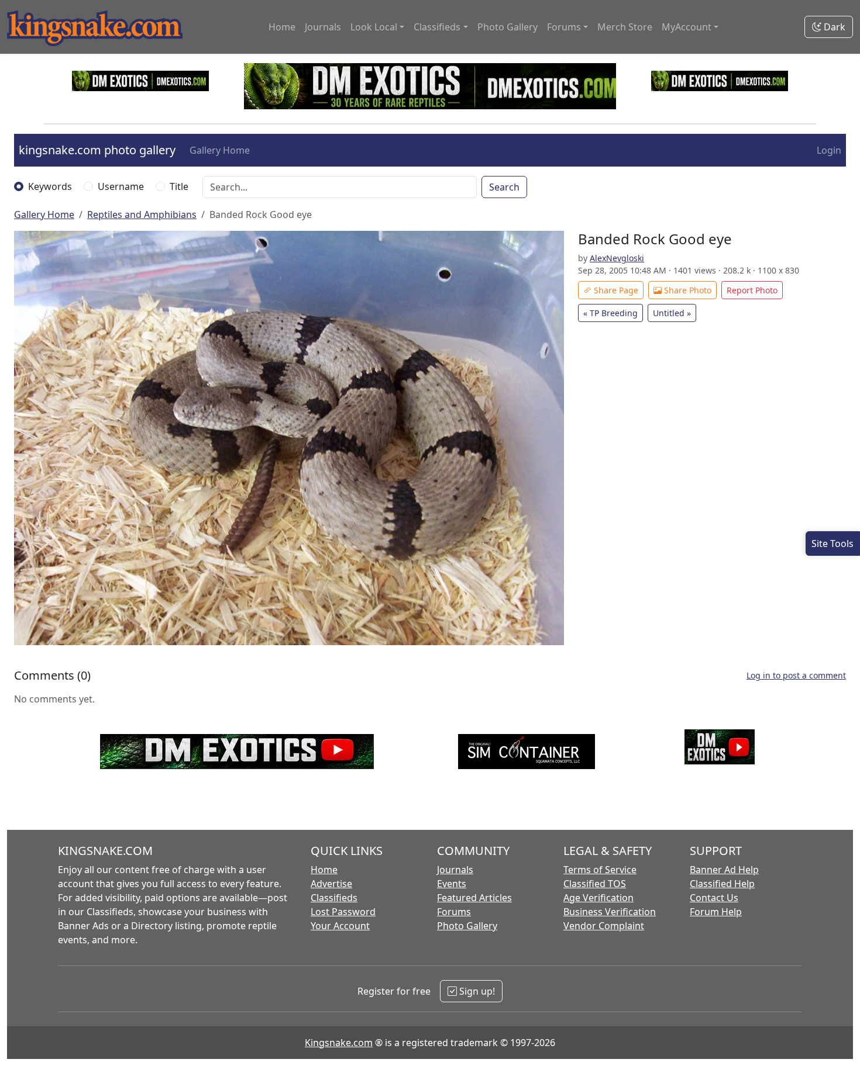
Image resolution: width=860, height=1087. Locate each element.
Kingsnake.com (339, 1042)
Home (282, 26)
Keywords (50, 186)
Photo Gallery (507, 26)
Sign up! (476, 991)
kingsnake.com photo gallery (97, 150)
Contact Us (714, 897)
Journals (323, 26)
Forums (454, 911)
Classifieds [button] (437, 26)
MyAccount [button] (686, 26)
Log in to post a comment (796, 675)
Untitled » (672, 313)
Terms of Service (600, 869)
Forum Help (716, 911)
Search (504, 187)
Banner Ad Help (724, 869)
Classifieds (334, 897)
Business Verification (609, 911)
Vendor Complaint (603, 925)
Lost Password (343, 911)
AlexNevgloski (617, 258)
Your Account (340, 925)
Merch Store (624, 26)
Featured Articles (474, 897)
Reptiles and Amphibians (142, 214)
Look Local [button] (373, 26)
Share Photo (686, 290)
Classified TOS (594, 883)
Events (451, 883)
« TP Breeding (610, 313)
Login (829, 150)
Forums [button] (564, 26)
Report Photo (752, 290)
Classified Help (722, 883)
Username (121, 186)
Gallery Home (220, 150)
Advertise (331, 883)
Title (179, 186)
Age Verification (598, 897)
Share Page (614, 290)
